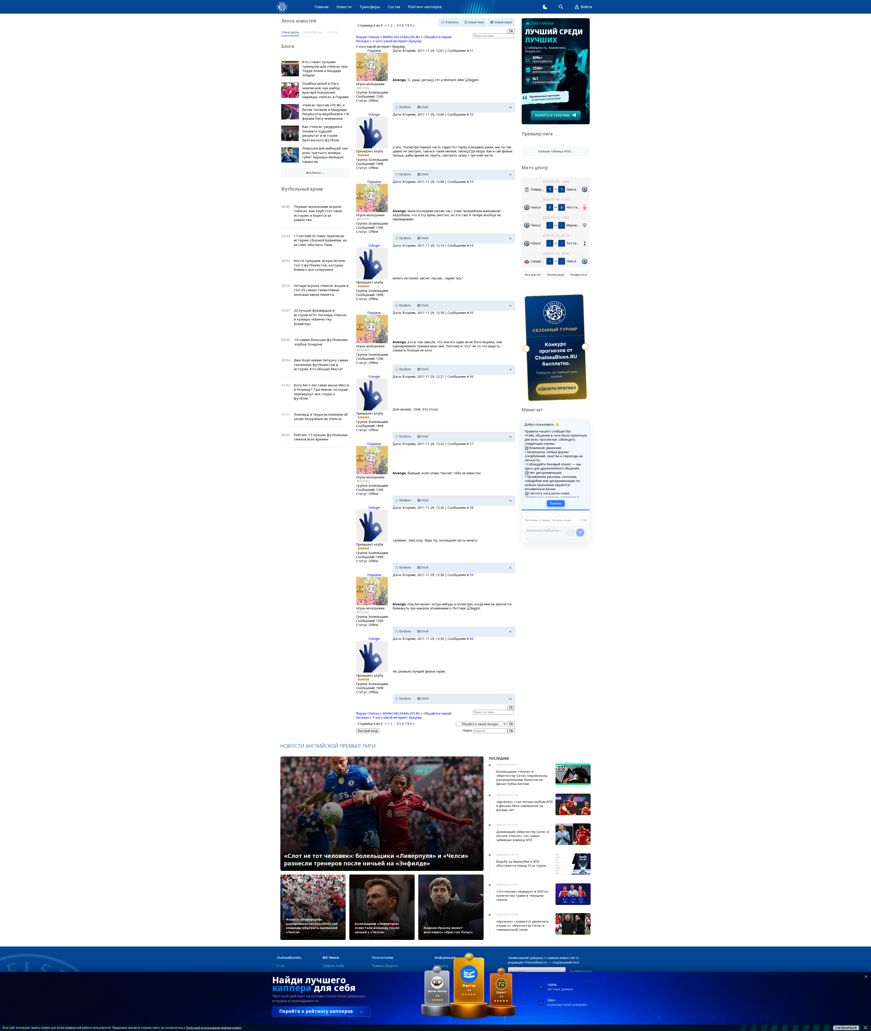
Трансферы (370, 6)
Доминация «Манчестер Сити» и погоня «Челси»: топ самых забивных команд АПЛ (522, 836)
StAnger (374, 114)
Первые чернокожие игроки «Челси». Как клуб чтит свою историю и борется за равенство (318, 213)
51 (471, 50)
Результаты (578, 275)
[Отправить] (580, 533)
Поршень (374, 50)
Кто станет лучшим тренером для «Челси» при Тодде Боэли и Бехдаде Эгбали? (324, 68)
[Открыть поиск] (560, 7)
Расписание (555, 275)
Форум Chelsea (367, 37)
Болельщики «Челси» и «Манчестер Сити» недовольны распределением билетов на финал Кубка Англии (522, 777)
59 (471, 575)
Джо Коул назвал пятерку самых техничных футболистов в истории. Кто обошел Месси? (321, 364)
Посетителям (382, 958)
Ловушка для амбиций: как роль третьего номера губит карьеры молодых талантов (325, 155)
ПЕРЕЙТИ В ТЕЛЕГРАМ (552, 115)
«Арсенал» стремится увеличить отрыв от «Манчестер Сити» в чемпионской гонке (522, 925)
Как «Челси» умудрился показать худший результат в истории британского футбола (322, 133)
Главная (321, 6)
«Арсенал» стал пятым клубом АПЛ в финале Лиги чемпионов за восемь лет (524, 806)
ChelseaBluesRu (289, 958)
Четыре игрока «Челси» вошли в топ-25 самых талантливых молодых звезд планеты (321, 290)
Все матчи (532, 275)
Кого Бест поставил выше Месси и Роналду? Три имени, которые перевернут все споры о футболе (321, 392)
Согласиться (846, 1028)
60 (471, 638)
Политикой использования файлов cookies (213, 1027)
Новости (344, 6)
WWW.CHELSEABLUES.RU (401, 37)
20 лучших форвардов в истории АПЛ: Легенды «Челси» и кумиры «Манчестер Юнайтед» (320, 317)
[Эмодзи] (570, 532)
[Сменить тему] (545, 7)
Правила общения (385, 966)
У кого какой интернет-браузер (397, 41)
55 (471, 313)
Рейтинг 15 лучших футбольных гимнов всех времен (321, 437)
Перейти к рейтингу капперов (321, 1011)
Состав (394, 6)
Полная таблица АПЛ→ (555, 151)
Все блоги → (315, 173)
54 (471, 245)
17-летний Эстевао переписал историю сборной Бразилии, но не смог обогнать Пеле (320, 240)
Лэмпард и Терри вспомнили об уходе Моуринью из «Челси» (321, 416)
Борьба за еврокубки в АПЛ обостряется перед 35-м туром (521, 863)
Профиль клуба (333, 966)
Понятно (555, 503)
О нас (281, 966)
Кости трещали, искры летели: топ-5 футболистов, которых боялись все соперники (319, 265)
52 (471, 114)
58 (471, 507)
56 (471, 376)
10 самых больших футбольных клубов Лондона (321, 341)
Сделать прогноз (557, 388)
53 (471, 181)
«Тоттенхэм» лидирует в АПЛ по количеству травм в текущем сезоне (522, 895)
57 (471, 444)
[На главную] (282, 7)
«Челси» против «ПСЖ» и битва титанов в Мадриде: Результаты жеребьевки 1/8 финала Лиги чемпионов (325, 112)
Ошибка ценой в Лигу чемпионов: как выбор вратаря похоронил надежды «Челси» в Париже (325, 90)
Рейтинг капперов (425, 6)
